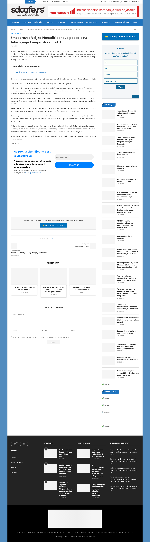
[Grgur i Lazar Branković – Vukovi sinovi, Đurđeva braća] (108, 114)
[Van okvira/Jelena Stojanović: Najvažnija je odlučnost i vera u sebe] (108, 279)
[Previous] (38, 2)
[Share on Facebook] (56, 238)
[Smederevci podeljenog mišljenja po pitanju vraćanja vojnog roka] (108, 347)
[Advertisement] (53, 198)
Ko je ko (50, 22)
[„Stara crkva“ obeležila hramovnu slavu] (108, 156)
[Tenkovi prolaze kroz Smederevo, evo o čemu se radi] (50, 453)
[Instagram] (16, 2)
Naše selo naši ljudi (122, 22)
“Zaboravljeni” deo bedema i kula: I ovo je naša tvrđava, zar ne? (128, 320)
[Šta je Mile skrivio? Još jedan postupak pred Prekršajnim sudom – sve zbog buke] (108, 292)
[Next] (41, 2)
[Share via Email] (67, 238)
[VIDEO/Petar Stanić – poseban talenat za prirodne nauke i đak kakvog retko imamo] (108, 224)
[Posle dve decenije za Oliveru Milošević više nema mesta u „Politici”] (108, 374)
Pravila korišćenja (115, 2)
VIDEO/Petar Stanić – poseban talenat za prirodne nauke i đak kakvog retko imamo (125, 224)
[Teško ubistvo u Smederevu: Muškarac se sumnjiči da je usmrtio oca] (108, 307)
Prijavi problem (77, 22)
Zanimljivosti (91, 22)
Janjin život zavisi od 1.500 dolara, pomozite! (31, 72)
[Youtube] (18, 2)
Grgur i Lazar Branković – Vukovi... (56, 2)
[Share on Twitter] (59, 238)
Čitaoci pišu (62, 22)
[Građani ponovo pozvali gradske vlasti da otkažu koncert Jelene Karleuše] (50, 468)
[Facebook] (11, 2)
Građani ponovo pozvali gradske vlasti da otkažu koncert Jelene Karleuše (65, 469)
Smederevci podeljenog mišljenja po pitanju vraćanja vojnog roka (126, 346)
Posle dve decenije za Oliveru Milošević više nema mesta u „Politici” (128, 373)
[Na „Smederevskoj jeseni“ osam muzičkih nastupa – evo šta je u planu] (108, 127)
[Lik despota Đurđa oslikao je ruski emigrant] (24, 277)
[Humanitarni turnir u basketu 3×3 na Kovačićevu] (108, 360)
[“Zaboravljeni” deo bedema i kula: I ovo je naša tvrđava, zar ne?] (108, 321)
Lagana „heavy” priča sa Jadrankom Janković (82, 288)
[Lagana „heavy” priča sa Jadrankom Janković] (82, 277)
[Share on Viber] (65, 238)
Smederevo (105, 22)
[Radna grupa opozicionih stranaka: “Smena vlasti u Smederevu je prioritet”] (108, 252)
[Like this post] (54, 238)
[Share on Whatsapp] (63, 238)
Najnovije (16, 22)
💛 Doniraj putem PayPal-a (53, 225)
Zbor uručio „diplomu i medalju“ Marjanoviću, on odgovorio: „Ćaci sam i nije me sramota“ (65, 488)
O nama (104, 2)
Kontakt (127, 2)
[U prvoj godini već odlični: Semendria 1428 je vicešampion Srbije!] (108, 195)
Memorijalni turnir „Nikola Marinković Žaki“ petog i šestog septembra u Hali (127, 265)
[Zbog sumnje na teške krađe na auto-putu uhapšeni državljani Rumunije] (108, 140)
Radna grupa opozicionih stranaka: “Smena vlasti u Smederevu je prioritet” (127, 251)
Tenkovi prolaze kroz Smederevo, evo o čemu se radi (65, 453)
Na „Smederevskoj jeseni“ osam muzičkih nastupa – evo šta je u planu (127, 126)
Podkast (27, 22)
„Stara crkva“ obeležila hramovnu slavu (126, 154)
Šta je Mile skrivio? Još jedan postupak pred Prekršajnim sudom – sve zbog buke (127, 292)
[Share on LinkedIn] (61, 238)
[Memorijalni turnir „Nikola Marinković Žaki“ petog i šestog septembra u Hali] (108, 266)
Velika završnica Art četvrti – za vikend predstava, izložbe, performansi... (53, 289)
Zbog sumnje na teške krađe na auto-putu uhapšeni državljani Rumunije (126, 140)
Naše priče (38, 22)
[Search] (138, 29)
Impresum (135, 2)
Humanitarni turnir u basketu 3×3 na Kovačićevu (127, 358)
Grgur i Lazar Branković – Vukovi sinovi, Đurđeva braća (127, 113)
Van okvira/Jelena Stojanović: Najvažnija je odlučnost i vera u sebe (126, 278)
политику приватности (33, 173)
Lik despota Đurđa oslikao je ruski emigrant (24, 288)
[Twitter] (13, 2)
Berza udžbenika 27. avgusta (125, 237)
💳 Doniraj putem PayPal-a (120, 36)
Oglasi (135, 22)
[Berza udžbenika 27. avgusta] (108, 239)
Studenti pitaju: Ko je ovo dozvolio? (127, 167)
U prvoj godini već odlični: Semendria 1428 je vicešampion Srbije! (127, 194)
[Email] (21, 2)
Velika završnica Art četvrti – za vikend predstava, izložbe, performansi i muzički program (128, 209)
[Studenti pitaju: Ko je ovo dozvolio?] (108, 169)
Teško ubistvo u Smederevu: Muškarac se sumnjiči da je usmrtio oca (127, 306)
